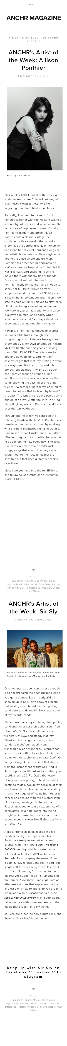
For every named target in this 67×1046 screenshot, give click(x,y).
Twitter (9, 479)
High (9, 815)
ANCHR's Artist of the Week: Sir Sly (33, 607)
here (54, 470)
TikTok (20, 479)
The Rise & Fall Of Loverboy (41, 1006)
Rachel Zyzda (42, 76)
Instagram (51, 475)
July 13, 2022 (25, 76)
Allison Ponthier (21, 584)
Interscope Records (36, 587)
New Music (33, 591)
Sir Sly (15, 1003)
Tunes (52, 580)
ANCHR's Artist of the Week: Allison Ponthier (33, 60)
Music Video (41, 580)
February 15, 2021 (24, 619)
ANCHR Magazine (33, 17)
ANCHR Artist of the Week (34, 1003)
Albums (29, 580)
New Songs (53, 587)
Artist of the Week (40, 584)
